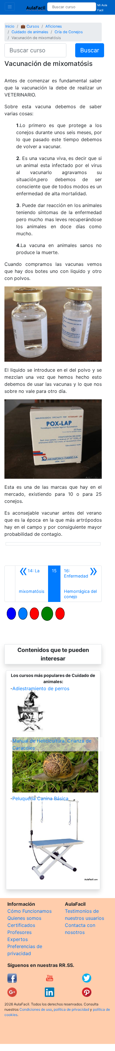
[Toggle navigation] (10, 6)
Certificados (21, 925)
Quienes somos (24, 918)
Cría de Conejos (69, 32)
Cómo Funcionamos (29, 911)
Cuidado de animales (30, 32)
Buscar (89, 50)
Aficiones (53, 26)
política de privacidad (71, 1009)
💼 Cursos (30, 26)
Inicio (9, 26)
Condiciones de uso (35, 1009)
